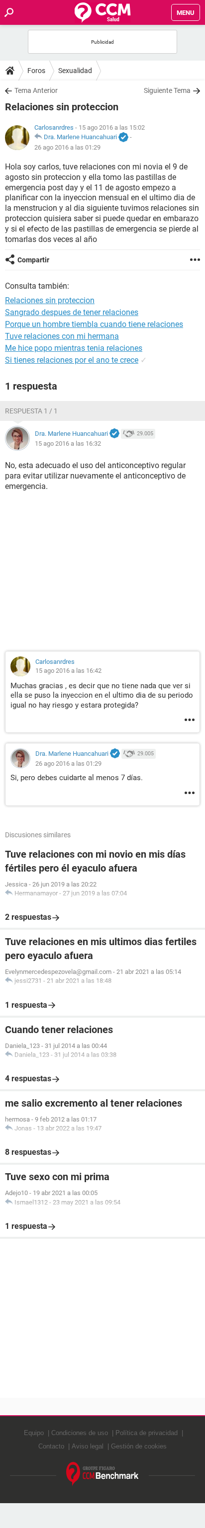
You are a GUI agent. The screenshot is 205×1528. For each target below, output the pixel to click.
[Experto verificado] (123, 137)
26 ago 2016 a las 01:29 (67, 147)
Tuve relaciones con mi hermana (62, 336)
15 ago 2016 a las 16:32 (68, 443)
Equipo (34, 1433)
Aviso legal (87, 1446)
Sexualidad (75, 71)
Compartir (33, 260)
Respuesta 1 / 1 (31, 411)
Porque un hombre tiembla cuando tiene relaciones (94, 324)
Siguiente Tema (167, 90)
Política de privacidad (146, 1433)
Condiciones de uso (79, 1433)
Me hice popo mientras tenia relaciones (73, 348)
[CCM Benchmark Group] (102, 1474)
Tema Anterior (36, 90)
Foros (36, 71)
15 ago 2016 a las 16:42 (68, 670)
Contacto (51, 1446)
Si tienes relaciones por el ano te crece (71, 360)
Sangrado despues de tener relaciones (71, 312)
